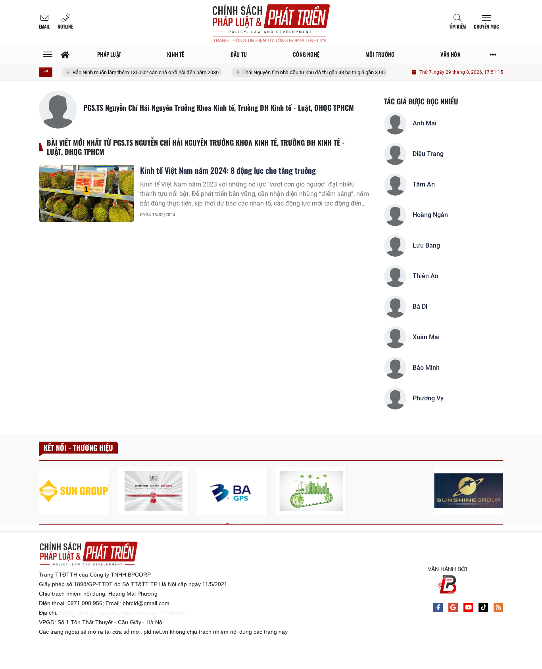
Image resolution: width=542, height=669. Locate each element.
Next (497, 492)
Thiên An (425, 276)
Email (44, 26)
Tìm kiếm (457, 26)
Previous (45, 492)
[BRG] (153, 491)
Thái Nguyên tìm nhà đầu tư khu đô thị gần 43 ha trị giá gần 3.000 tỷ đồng (314, 72)
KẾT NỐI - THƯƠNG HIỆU (78, 447)
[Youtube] (468, 607)
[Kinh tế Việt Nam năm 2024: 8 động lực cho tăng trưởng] (86, 193)
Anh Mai (424, 123)
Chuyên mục (486, 26)
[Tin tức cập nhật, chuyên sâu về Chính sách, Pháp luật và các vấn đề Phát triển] (271, 23)
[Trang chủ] (65, 54)
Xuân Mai (426, 337)
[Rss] (498, 607)
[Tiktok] (483, 607)
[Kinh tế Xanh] (311, 491)
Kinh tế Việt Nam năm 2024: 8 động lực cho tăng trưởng (228, 170)
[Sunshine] (469, 491)
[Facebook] (438, 607)
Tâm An (424, 184)
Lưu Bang (426, 245)
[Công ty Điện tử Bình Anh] (232, 491)
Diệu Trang (428, 154)
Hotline (65, 26)
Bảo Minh (426, 367)
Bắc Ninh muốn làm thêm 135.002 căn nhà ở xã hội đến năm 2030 (135, 72)
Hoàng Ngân (430, 215)
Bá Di (420, 306)
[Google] (453, 607)
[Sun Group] (74, 491)
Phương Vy (428, 398)
